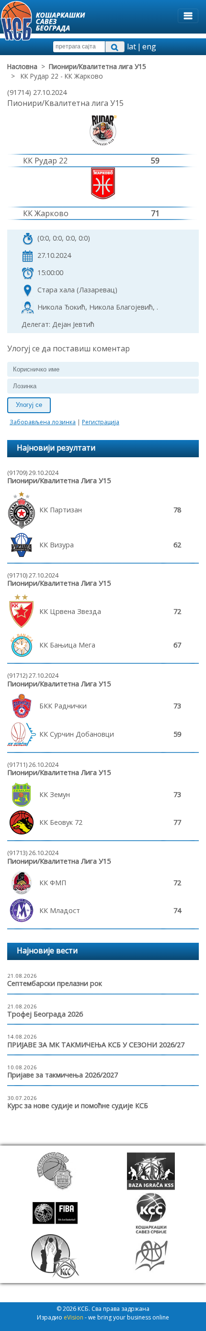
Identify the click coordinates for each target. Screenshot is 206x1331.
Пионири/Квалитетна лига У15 (97, 66)
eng (149, 46)
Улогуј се (29, 404)
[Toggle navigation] (188, 16)
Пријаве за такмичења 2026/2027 (62, 1074)
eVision (73, 1317)
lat (131, 46)
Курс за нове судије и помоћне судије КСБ (77, 1105)
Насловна (22, 66)
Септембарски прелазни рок (54, 983)
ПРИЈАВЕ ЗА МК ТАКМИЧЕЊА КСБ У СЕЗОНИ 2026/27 (95, 1044)
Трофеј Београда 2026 (45, 1014)
